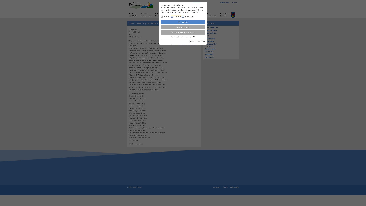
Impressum (191, 41)
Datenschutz (200, 41)
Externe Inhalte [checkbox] (189, 17)
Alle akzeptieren (183, 22)
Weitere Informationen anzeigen (182, 37)
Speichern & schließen (183, 27)
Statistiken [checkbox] (177, 17)
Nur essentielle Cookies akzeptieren (183, 32)
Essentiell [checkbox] (166, 17)
